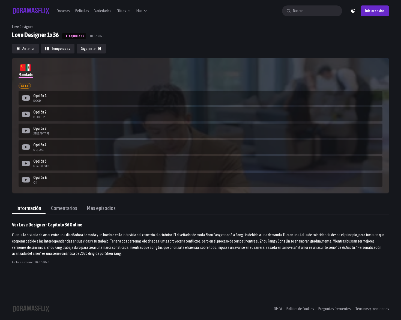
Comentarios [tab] (64, 208)
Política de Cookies (300, 309)
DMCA (278, 309)
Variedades (102, 11)
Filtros (121, 11)
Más (139, 11)
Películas (82, 11)
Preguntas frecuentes (334, 309)
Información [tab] (28, 208)
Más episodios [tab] (101, 208)
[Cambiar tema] (353, 11)
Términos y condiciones (372, 309)
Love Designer (22, 27)
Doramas (63, 11)
